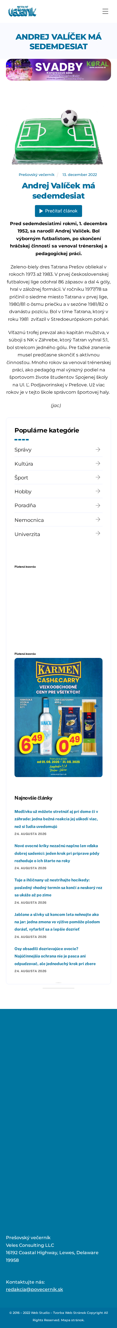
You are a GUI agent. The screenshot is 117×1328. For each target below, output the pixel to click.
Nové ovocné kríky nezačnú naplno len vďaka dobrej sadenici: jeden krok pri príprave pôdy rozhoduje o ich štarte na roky (56, 853)
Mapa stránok (72, 1320)
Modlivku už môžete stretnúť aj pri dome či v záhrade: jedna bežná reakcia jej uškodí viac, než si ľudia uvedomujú (56, 819)
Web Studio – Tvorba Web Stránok (58, 1313)
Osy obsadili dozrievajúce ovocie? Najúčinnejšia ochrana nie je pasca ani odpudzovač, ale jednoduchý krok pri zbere (55, 956)
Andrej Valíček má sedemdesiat (59, 41)
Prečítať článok (61, 211)
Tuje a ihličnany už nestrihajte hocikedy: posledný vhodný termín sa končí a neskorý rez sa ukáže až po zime (58, 887)
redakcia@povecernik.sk (34, 1289)
